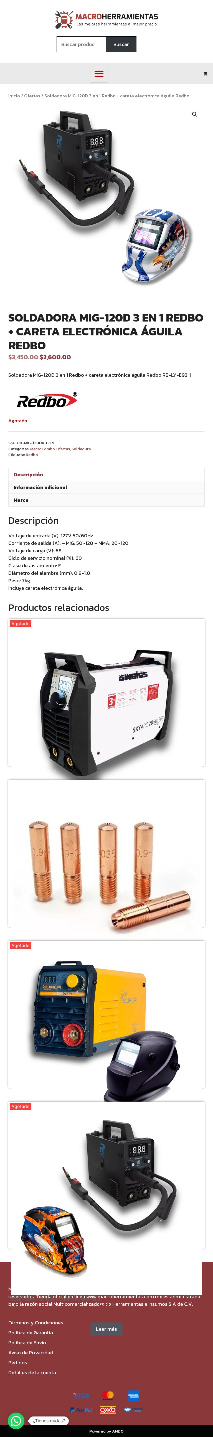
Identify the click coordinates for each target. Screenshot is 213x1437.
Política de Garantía (30, 1332)
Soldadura (81, 449)
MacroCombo (42, 449)
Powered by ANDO (106, 1431)
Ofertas (32, 95)
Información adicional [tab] (40, 487)
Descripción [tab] (28, 474)
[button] (195, 114)
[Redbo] (47, 401)
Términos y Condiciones (35, 1322)
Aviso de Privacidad (30, 1352)
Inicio (14, 95)
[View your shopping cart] (205, 73)
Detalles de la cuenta (32, 1372)
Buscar (121, 44)
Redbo (32, 455)
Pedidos (17, 1362)
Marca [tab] (21, 500)
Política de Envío (27, 1342)
